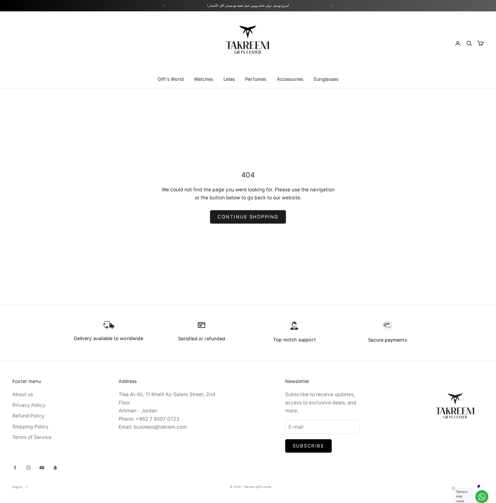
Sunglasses (326, 79)
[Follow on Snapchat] (55, 467)
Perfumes (255, 79)
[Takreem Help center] (481, 496)
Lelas (229, 79)
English (17, 487)
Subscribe (308, 446)
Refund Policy (28, 416)
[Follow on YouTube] (41, 467)
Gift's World (171, 79)
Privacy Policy (28, 405)
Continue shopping (248, 216)
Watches (203, 79)
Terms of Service (31, 437)
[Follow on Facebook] (15, 467)
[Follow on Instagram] (28, 467)
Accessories (290, 79)
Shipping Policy (30, 427)
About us (22, 394)
